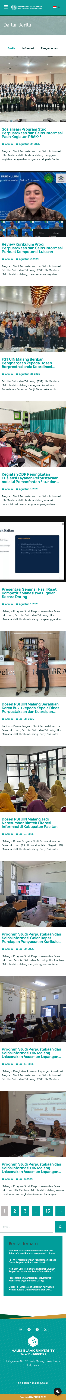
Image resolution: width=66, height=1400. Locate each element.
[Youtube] (37, 1329)
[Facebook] (29, 1329)
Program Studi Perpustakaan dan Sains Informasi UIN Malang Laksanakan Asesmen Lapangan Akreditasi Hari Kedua (31, 1055)
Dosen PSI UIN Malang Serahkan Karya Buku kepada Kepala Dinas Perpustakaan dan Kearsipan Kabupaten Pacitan (30, 710)
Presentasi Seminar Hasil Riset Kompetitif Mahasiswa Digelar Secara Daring (29, 593)
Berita (11, 48)
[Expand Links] (58, 1392)
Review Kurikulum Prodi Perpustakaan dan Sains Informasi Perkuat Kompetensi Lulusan (32, 248)
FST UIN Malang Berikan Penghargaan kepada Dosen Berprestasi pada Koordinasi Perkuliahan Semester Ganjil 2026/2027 (27, 367)
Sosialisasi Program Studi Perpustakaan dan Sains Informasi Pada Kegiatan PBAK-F (32, 133)
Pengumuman (49, 48)
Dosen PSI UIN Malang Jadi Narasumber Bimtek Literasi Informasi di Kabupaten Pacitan (30, 823)
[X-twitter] (45, 1329)
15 (49, 1210)
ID (58, 7)
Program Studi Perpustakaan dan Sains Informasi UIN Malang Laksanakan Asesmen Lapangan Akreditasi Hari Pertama (31, 1170)
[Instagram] (21, 1329)
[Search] (60, 1227)
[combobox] (26, 1227)
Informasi (28, 48)
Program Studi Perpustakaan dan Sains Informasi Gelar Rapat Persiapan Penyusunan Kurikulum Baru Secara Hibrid (32, 940)
